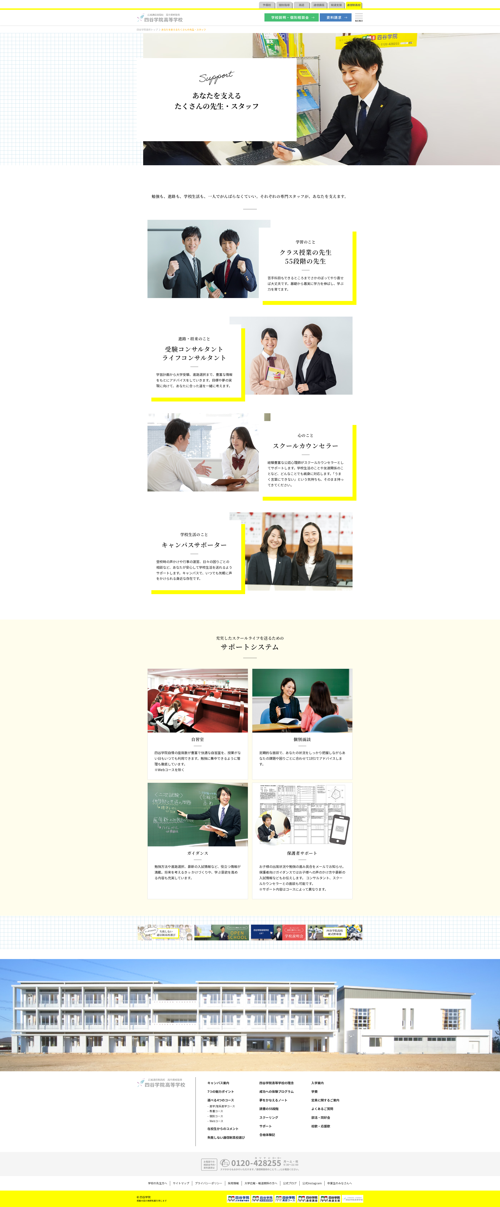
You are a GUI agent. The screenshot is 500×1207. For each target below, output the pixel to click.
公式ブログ (290, 1183)
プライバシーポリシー (208, 1183)
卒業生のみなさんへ (339, 1183)
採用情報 (233, 1183)
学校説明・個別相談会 (290, 17)
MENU (359, 20)
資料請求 (334, 17)
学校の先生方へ (157, 1183)
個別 (284, 5)
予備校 (267, 5)
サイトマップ (181, 1183)
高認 (301, 5)
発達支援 (336, 5)
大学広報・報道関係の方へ (261, 1183)
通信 (318, 5)
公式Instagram (312, 1183)
